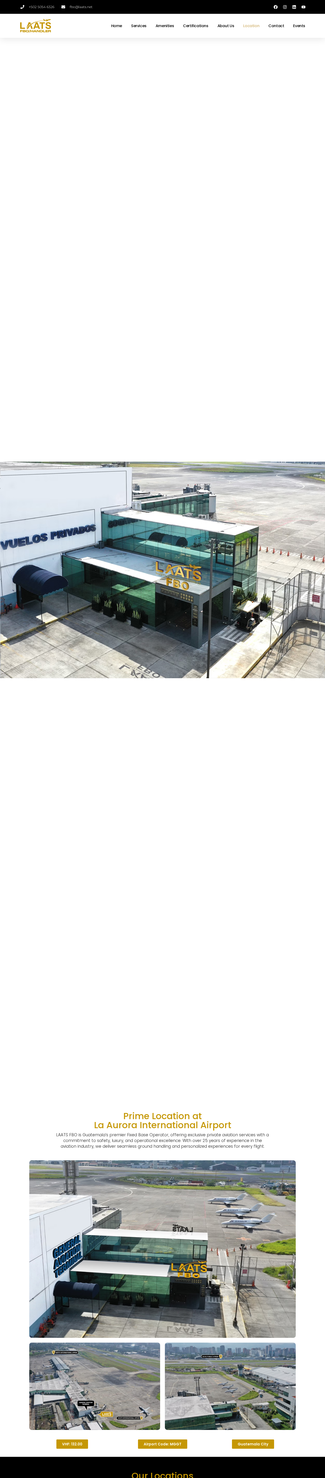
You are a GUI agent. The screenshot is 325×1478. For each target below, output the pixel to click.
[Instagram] (285, 7)
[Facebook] (276, 7)
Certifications (195, 26)
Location (251, 26)
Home (116, 26)
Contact (276, 26)
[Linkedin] (294, 7)
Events (299, 26)
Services (139, 26)
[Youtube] (304, 7)
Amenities (165, 26)
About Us (225, 26)
